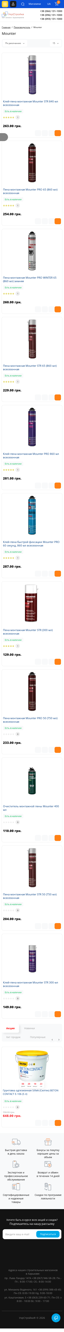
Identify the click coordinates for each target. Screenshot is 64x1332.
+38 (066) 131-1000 (51, 11)
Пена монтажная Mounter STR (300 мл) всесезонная (28, 631)
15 (54, 43)
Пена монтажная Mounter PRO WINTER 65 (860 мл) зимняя (30, 279)
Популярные (38, 1037)
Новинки (29, 1028)
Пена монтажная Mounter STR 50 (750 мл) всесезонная (30, 896)
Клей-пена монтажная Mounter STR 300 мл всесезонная (30, 984)
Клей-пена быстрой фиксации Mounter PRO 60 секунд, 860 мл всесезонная (31, 543)
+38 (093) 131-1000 (51, 18)
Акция (10, 1028)
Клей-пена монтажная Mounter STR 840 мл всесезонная (30, 103)
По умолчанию (13, 43)
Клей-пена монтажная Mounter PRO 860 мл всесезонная (31, 455)
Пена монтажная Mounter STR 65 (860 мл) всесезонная (30, 367)
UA (49, 3)
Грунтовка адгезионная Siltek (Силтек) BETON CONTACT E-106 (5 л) (30, 1092)
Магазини (32, 3)
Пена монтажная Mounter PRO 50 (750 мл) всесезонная (30, 719)
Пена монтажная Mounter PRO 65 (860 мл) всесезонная (30, 191)
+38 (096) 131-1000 (51, 15)
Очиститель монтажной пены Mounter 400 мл (31, 807)
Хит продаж (13, 1037)
